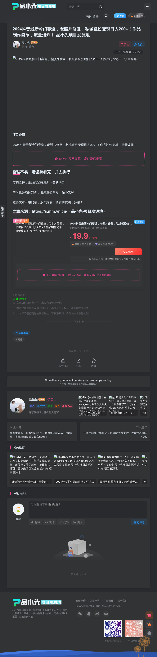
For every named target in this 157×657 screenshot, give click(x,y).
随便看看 (2, 211)
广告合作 (109, 600)
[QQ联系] (149, 633)
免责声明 (95, 600)
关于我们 (123, 600)
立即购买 (128, 252)
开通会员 (138, 15)
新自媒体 (23, 333)
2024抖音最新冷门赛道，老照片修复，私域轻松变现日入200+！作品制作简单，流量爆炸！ (77, 32)
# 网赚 (19, 339)
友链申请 (81, 600)
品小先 (107, 605)
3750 (42, 406)
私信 (140, 44)
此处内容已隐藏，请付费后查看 (80, 158)
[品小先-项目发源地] (37, 602)
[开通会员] (149, 624)
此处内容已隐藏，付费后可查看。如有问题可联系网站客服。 (79, 275)
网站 (98, 605)
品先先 (26, 42)
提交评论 (139, 522)
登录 (88, 17)
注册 (96, 17)
